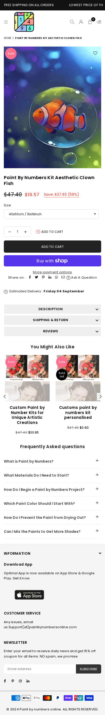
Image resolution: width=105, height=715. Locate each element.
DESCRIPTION (50, 309)
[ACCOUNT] (81, 22)
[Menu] (6, 22)
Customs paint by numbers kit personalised (78, 412)
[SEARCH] (72, 22)
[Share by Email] (63, 277)
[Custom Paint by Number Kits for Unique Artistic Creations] (27, 378)
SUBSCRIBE (88, 669)
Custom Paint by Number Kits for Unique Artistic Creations (27, 415)
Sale (11, 53)
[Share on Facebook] (30, 277)
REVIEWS (50, 331)
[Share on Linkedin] (50, 277)
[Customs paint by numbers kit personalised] (78, 378)
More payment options (52, 272)
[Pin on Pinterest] (43, 277)
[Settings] (98, 22)
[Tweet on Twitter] (36, 277)
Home (7, 38)
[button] (90, 22)
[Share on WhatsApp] (56, 277)
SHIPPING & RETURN (50, 320)
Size (7, 205)
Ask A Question (83, 277)
